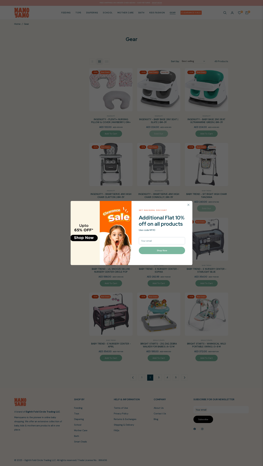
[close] (188, 205)
